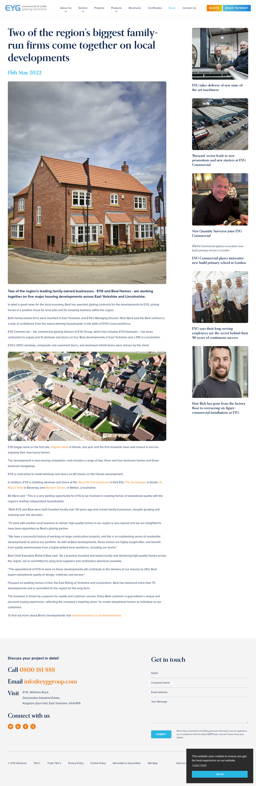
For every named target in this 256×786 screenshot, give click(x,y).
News (172, 8)
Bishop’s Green (55, 488)
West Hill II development (94, 482)
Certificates (155, 8)
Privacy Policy (75, 763)
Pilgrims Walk (59, 447)
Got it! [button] (220, 774)
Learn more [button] (199, 765)
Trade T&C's (54, 763)
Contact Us (189, 8)
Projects (99, 8)
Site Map (153, 763)
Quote (214, 8)
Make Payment (236, 8)
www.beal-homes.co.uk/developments (96, 615)
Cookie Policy (98, 763)
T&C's (37, 763)
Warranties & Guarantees (127, 763)
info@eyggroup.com (50, 681)
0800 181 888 (37, 670)
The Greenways (135, 482)
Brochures (135, 8)
